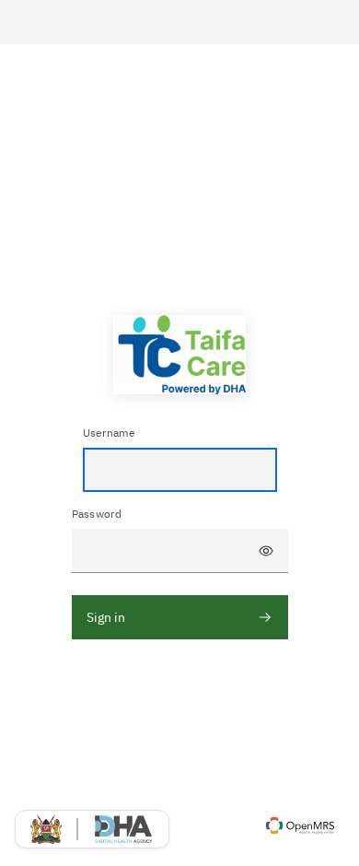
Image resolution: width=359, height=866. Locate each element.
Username (109, 432)
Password (97, 514)
